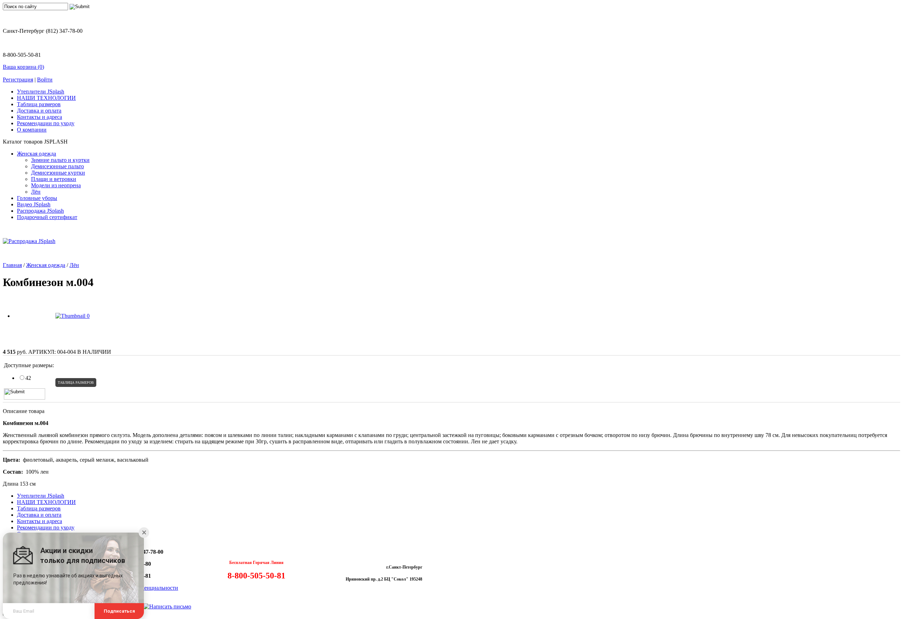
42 (28, 378)
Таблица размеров (39, 104)
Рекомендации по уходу (45, 123)
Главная (12, 265)
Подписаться (119, 611)
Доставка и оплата (39, 111)
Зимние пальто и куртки (60, 160)
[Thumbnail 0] (72, 316)
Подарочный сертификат (47, 217)
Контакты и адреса (39, 117)
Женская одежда (36, 154)
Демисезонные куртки (58, 173)
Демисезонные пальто (57, 166)
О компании (32, 130)
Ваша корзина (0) (23, 67)
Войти (45, 80)
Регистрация (18, 80)
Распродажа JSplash (40, 211)
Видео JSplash (33, 204)
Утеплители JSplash (40, 92)
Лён (36, 192)
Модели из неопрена (56, 185)
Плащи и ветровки (53, 179)
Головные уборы (37, 198)
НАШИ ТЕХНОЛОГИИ (46, 98)
